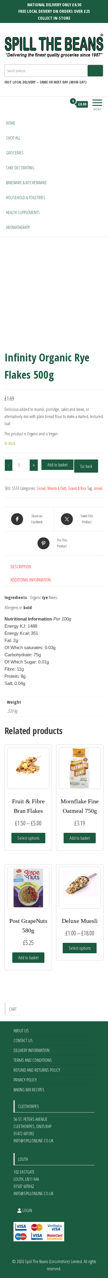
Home (10, 123)
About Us (21, 1030)
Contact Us (23, 1040)
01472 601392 (24, 1133)
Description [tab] (20, 567)
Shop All (13, 138)
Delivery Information (32, 1050)
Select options (28, 838)
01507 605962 (24, 1186)
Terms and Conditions (33, 1060)
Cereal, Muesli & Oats (51, 488)
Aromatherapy (18, 227)
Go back (86, 466)
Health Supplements (23, 212)
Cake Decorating (20, 168)
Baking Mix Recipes (29, 1090)
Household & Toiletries (25, 197)
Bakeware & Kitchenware (26, 182)
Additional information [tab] (30, 580)
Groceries (15, 153)
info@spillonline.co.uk (33, 1141)
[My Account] (61, 104)
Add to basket (57, 465)
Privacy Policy (25, 1080)
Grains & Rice (77, 488)
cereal (98, 488)
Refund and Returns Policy (37, 1070)
